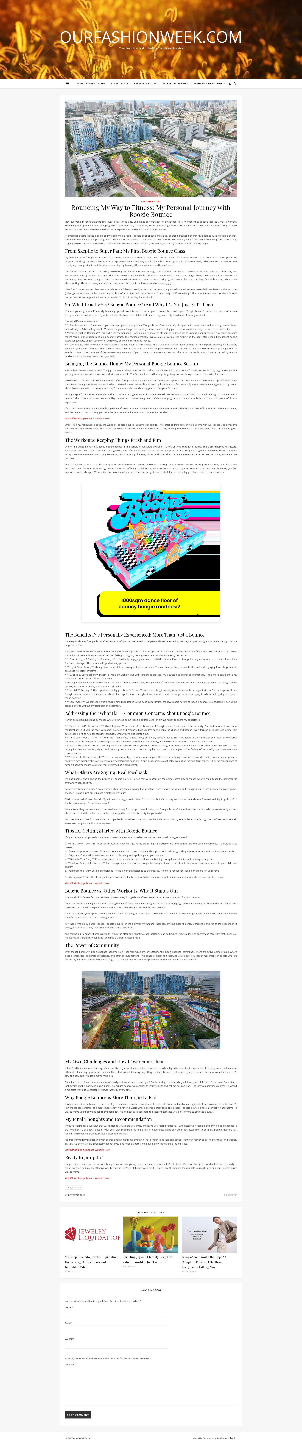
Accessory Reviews (175, 83)
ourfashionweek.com (151, 36)
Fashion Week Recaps (90, 83)
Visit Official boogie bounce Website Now (87, 418)
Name (69, 1307)
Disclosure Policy (225, 1438)
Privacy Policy (209, 1438)
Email (69, 1323)
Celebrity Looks (145, 83)
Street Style (120, 83)
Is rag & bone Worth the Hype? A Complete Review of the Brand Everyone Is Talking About (204, 1262)
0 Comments (230, 1194)
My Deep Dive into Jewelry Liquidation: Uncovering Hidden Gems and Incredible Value (91, 1262)
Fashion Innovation (208, 83)
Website (69, 1338)
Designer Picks (151, 201)
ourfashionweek (76, 1194)
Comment (70, 1364)
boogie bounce (74, 1187)
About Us (197, 1438)
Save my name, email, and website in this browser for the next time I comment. (108, 1358)
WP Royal (85, 1438)
